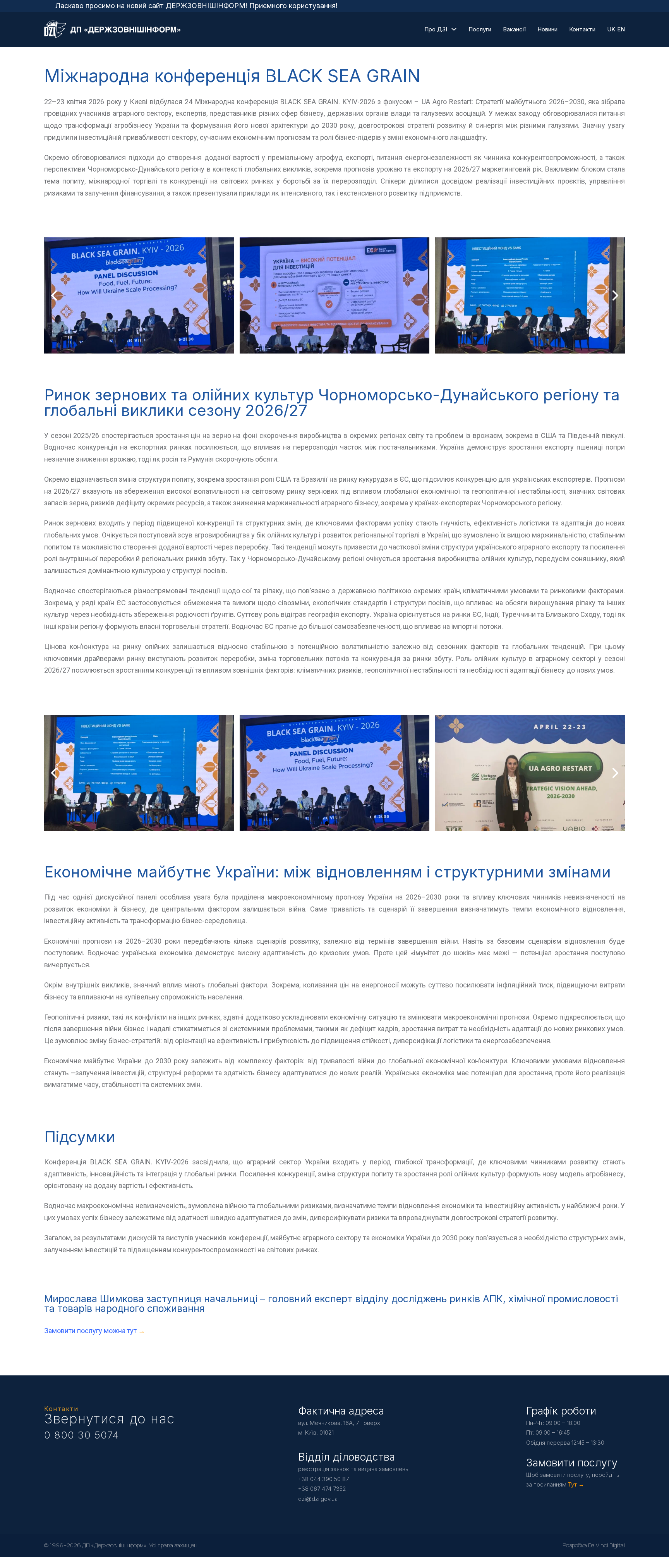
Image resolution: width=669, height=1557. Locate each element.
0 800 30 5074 (81, 1435)
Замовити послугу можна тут (91, 1331)
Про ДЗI (435, 29)
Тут (572, 1484)
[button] (319, 346)
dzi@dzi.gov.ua (318, 1498)
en (621, 29)
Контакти (582, 29)
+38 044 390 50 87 (323, 1479)
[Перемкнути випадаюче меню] (454, 29)
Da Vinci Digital (606, 1545)
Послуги (479, 29)
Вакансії (514, 29)
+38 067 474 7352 (322, 1488)
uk (611, 29)
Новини (547, 29)
